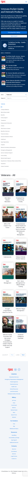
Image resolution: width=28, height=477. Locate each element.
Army (14, 402)
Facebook (19, 369)
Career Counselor (5, 166)
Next (23, 355)
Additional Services (14, 442)
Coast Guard (14, 405)
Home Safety (4, 155)
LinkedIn (15, 369)
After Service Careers (5, 128)
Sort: (2, 94)
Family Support (4, 117)
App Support (14, 440)
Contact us (11, 48)
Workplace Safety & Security (14, 393)
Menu (26, 2)
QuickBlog (14, 435)
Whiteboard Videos (14, 428)
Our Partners (14, 451)
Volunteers (3, 163)
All (1, 106)
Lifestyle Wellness (5, 109)
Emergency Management (6, 150)
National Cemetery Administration (8, 147)
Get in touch (14, 36)
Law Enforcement (14, 391)
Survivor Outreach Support (6, 152)
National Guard (14, 410)
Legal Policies (14, 456)
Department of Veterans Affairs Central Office (11, 160)
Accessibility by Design (14, 437)
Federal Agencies (14, 381)
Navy (14, 412)
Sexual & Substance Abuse (7, 136)
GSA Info (14, 453)
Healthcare (3, 139)
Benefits (3, 115)
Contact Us (14, 458)
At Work (2, 125)
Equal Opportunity (5, 142)
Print (14, 423)
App (14, 426)
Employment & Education (6, 123)
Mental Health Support (6, 158)
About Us (14, 449)
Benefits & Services (5, 131)
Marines (14, 407)
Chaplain (3, 144)
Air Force (14, 400)
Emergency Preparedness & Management (14, 379)
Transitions (3, 120)
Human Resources (14, 389)
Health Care (14, 386)
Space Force (14, 414)
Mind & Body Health (5, 112)
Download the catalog (14, 32)
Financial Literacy (4, 133)
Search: (3, 98)
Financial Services (14, 384)
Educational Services (14, 377)
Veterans (14, 417)
